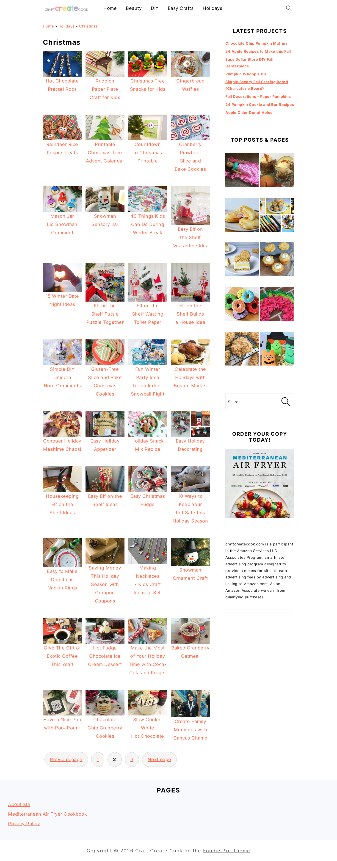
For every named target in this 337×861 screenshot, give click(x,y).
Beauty (134, 8)
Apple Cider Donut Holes (249, 112)
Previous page (66, 759)
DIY (155, 8)
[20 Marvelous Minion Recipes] (277, 216)
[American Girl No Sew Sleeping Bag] (242, 171)
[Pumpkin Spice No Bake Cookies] (242, 350)
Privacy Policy (24, 823)
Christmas (88, 26)
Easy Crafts (181, 8)
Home (110, 8)
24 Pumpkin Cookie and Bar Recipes (259, 104)
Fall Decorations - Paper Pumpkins (258, 96)
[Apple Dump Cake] (277, 171)
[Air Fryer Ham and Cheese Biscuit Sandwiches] (242, 216)
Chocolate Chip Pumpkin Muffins (256, 43)
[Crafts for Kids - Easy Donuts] (242, 305)
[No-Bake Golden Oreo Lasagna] (242, 260)
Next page (159, 759)
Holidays (212, 8)
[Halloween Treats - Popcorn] (277, 350)
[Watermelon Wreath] (277, 305)
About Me (19, 804)
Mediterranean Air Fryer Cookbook (47, 814)
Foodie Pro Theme (226, 850)
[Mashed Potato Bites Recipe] (277, 260)
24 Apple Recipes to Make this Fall (258, 51)
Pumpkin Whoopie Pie (246, 74)
